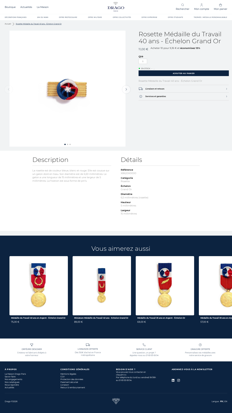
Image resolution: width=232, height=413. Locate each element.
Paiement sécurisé (69, 382)
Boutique (10, 7)
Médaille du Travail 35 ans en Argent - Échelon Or (161, 318)
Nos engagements (13, 379)
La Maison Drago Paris (15, 374)
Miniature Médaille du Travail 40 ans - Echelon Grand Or (101, 318)
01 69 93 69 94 (152, 355)
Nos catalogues (12, 382)
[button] (126, 89)
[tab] (184, 88)
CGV (62, 376)
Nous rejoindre (12, 385)
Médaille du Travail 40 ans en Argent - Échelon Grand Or (38, 318)
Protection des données (71, 379)
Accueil (8, 24)
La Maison (43, 7)
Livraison (64, 385)
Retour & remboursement (72, 387)
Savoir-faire (10, 376)
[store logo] (116, 7)
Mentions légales (68, 374)
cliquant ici (121, 375)
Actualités (26, 7)
